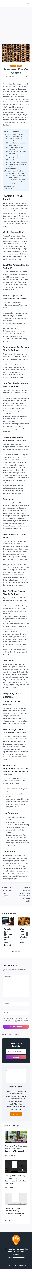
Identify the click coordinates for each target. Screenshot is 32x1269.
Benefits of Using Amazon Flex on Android (17, 152)
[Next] (27, 934)
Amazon (13, 65)
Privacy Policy (22, 1249)
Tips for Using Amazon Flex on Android (17, 165)
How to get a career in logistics (6, 892)
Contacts (20, 1252)
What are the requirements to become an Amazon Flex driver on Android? (18, 182)
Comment (8, 977)
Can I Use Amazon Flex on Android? (16, 140)
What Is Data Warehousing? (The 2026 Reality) (8, 937)
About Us (11, 1252)
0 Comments (16, 79)
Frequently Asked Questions (14, 171)
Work (19, 65)
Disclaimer (16, 1254)
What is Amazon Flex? (15, 136)
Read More (10, 1155)
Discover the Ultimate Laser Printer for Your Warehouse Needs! (24, 894)
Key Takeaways (10, 186)
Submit (16, 1057)
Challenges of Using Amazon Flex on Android (17, 157)
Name (6, 1004)
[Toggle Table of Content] (25, 131)
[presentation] (8, 921)
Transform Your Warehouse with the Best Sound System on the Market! (16, 1148)
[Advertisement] (16, 24)
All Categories (9, 1249)
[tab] (12, 951)
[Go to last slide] (5, 934)
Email (6, 1013)
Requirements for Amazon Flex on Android (18, 148)
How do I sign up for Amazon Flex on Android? (17, 176)
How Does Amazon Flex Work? (18, 162)
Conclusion (12, 160)
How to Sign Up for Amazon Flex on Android (17, 144)
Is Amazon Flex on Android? (14, 134)
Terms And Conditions (16, 1257)
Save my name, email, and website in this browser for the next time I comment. (16, 1019)
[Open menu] (28, 3)
